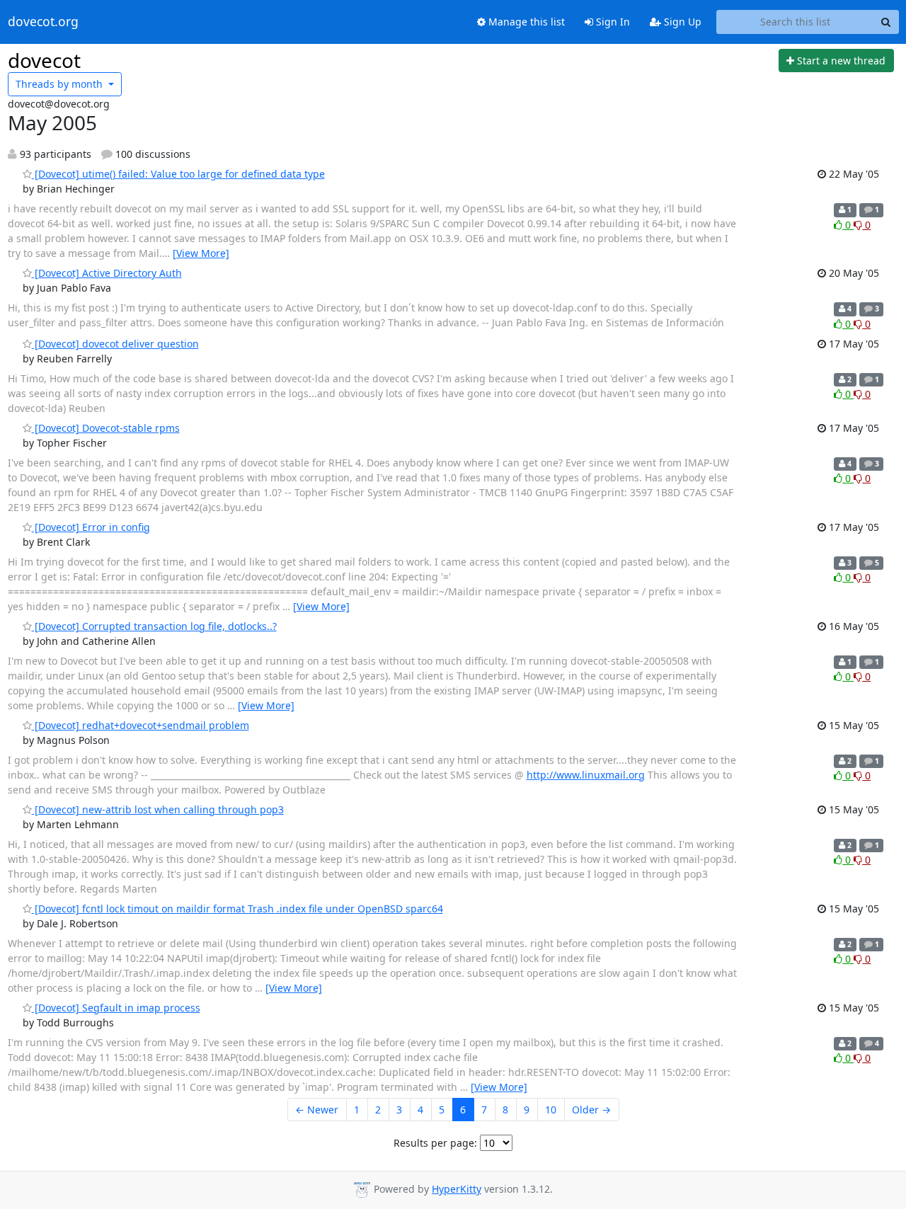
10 (550, 1109)
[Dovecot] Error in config (91, 527)
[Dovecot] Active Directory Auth (107, 273)
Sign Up (681, 21)
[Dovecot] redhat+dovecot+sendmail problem (140, 725)
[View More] (201, 253)
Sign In (611, 21)
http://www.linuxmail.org (586, 774)
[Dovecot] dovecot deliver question (115, 343)
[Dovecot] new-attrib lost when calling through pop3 (158, 809)
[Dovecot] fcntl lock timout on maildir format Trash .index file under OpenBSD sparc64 (237, 908)
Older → (591, 1109)
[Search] (886, 22)
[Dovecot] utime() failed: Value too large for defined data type (178, 174)
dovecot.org (43, 21)
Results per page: (435, 1143)
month (60, 84)
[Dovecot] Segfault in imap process (116, 1007)
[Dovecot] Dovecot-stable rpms (106, 428)
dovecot (44, 60)
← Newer (316, 1109)
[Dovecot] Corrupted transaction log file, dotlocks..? (154, 626)
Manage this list (525, 21)
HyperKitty (456, 1189)
